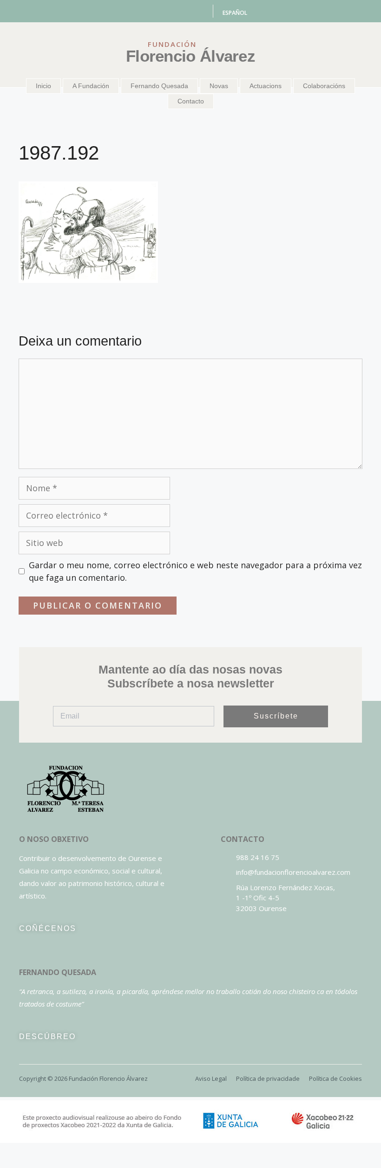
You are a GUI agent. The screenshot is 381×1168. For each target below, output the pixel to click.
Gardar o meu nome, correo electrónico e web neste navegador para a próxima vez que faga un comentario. (195, 571)
